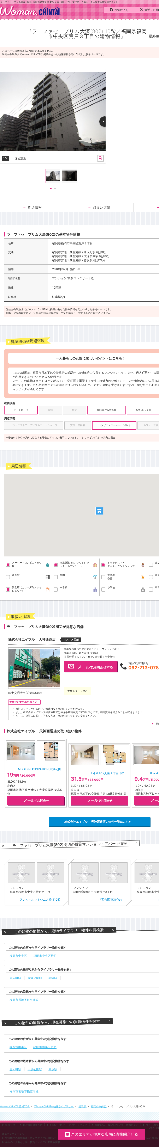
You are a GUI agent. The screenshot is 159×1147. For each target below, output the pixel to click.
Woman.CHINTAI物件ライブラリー (54, 1106)
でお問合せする (95, 667)
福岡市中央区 (99, 1106)
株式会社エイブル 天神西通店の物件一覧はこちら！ (99, 821)
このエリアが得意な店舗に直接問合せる (104, 1134)
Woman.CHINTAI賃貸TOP (15, 1106)
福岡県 (82, 1106)
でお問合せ (36, 800)
